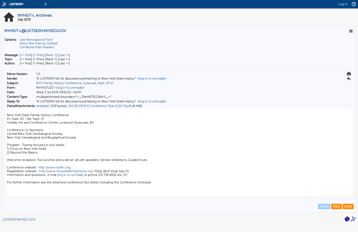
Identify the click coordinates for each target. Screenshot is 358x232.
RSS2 (348, 206)
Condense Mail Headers (37, 47)
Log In (343, 4)
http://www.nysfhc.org (54, 167)
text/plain (43, 106)
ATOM (324, 206)
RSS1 (336, 206)
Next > (51, 55)
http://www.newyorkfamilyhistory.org (65, 171)
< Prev (38, 55)
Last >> (64, 55)
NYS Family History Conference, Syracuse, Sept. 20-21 (75, 83)
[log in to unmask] (152, 78)
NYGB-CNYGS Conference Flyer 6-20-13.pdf (100, 106)
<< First (26, 55)
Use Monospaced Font (36, 40)
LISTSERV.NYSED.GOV (19, 219)
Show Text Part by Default (39, 43)
